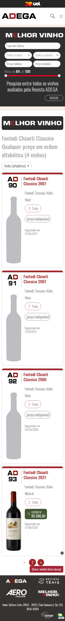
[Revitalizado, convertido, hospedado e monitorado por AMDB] (61, 616)
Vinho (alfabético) (15, 165)
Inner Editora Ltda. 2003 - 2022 (20, 605)
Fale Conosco (46, 605)
